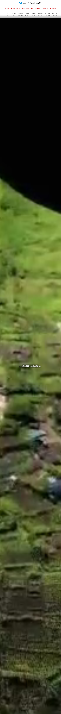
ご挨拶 (27, 14)
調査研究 (40, 14)
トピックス (13, 14)
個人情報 (47, 14)
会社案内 (20, 14)
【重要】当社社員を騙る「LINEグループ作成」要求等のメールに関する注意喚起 (30, 8)
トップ (6, 14)
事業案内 (34, 14)
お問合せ (54, 14)
